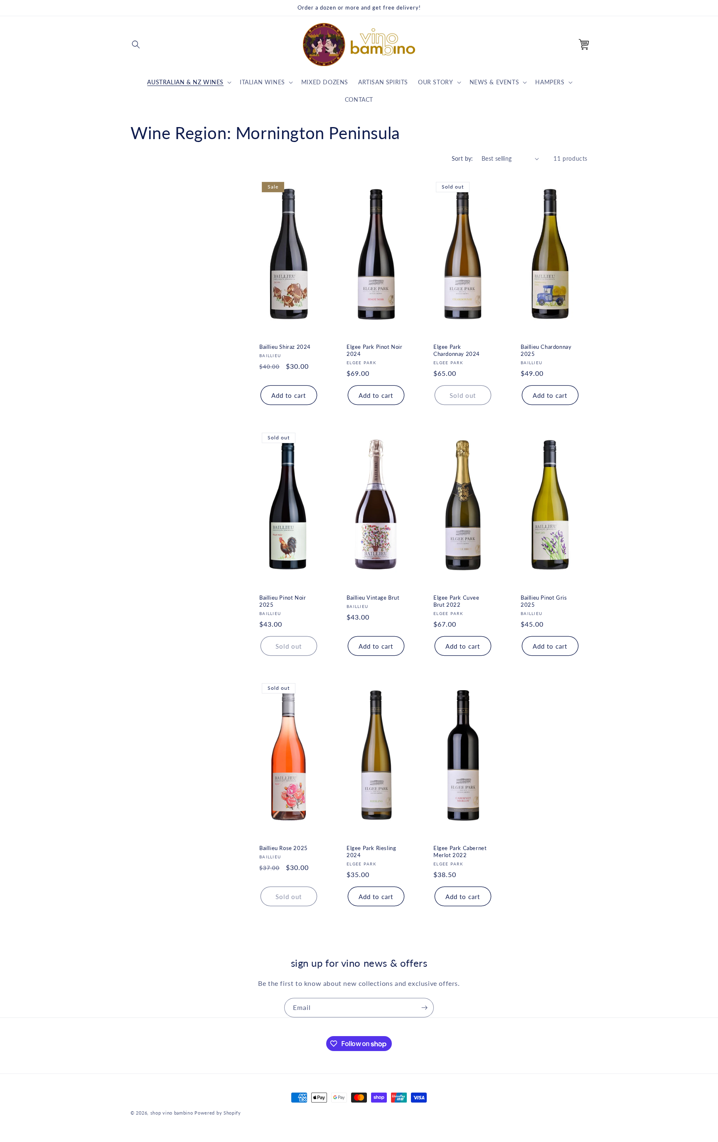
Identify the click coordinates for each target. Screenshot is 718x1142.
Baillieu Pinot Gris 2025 (544, 601)
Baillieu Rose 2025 (283, 848)
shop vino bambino (171, 1112)
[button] (135, 44)
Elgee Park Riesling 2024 (371, 851)
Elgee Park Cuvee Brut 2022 (456, 601)
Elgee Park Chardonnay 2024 (456, 351)
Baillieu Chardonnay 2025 (546, 350)
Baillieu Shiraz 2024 (285, 346)
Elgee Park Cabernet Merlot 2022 (460, 851)
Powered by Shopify (217, 1112)
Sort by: (462, 158)
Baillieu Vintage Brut (373, 597)
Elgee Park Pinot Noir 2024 (375, 351)
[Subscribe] (424, 1007)
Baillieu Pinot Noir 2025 (282, 601)
